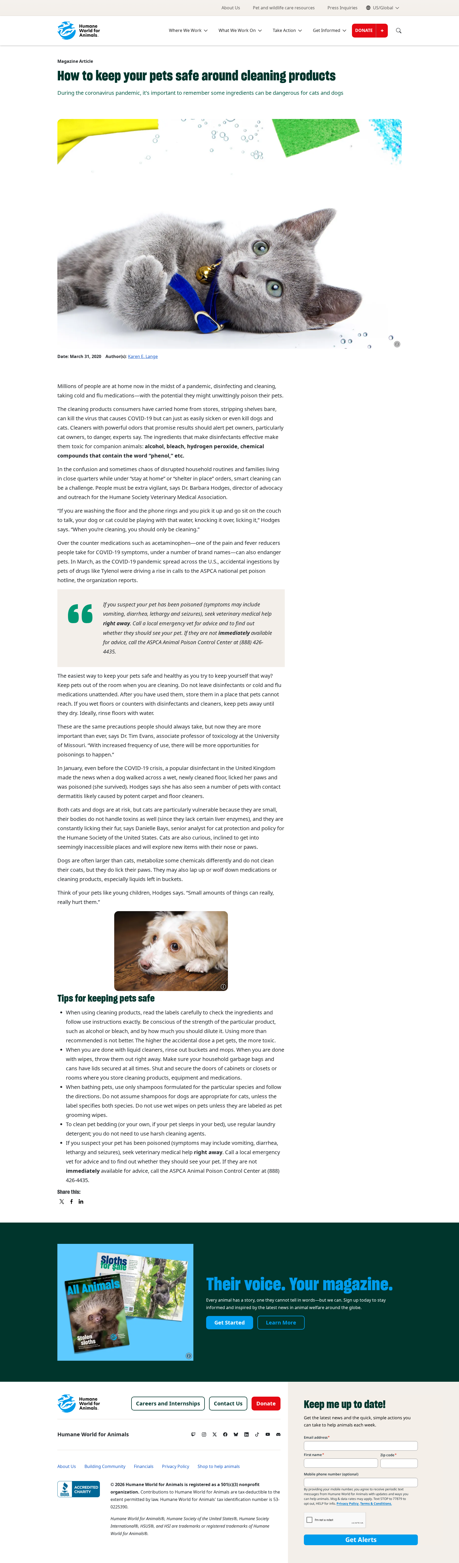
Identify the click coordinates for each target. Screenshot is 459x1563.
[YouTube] (268, 1433)
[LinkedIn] (246, 1433)
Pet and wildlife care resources (284, 8)
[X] (62, 1202)
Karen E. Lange (143, 356)
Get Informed (326, 30)
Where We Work (185, 30)
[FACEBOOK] (72, 1202)
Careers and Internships (168, 1403)
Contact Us (228, 1403)
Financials (144, 1466)
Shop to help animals (219, 1466)
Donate (364, 30)
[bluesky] (236, 1433)
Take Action (284, 30)
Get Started (229, 1322)
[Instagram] (204, 1433)
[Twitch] (193, 1433)
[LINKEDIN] (81, 1202)
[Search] (395, 30)
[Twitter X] (214, 1433)
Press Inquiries (343, 8)
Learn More (281, 1322)
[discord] (278, 1433)
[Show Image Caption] (397, 344)
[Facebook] (225, 1433)
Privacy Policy (175, 1466)
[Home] (78, 1404)
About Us (231, 8)
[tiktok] (257, 1433)
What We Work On (237, 30)
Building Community (104, 1466)
